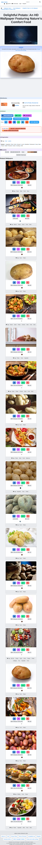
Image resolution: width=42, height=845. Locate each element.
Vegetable (7, 144)
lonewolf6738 (24, 488)
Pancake (10, 145)
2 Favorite (28, 115)
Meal (39, 144)
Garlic (21, 658)
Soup (36, 144)
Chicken (23, 324)
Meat (28, 191)
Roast (2, 145)
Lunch (22, 144)
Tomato (11, 324)
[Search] (40, 2)
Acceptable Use (31, 836)
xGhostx (25, 321)
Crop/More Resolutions (21, 118)
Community (15, 3)
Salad (6, 145)
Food (25, 191)
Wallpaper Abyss (7, 8)
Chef (21, 145)
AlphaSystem (24, 221)
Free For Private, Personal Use (31, 102)
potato (9, 141)
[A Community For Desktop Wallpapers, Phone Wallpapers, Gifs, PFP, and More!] (1, 8)
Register (24, 3)
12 (23, 315)
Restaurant (32, 144)
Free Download (7, 115)
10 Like (18, 115)
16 (23, 249)
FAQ (8, 836)
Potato (17, 191)
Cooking (18, 145)
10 (23, 349)
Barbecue (28, 458)
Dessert (19, 144)
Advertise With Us (8, 839)
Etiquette (39, 836)
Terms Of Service (22, 836)
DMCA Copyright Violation (19, 839)
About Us (3, 836)
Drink (15, 144)
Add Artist (3, 104)
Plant (11, 144)
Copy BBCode (34, 122)
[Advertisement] (21, 87)
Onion (23, 224)
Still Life (12, 658)
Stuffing (18, 794)
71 (23, 215)
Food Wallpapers (17, 8)
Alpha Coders (4, 2)
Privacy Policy (14, 836)
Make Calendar (6, 118)
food (6, 141)
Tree (19, 660)
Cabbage (15, 660)
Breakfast (26, 144)
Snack (14, 145)
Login (20, 3)
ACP (4, 128)
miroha (17, 105)
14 (23, 182)
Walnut (15, 224)
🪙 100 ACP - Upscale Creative (17, 128)
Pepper (28, 658)
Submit (9, 3)
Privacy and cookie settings (32, 839)
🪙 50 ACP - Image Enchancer (10, 130)
